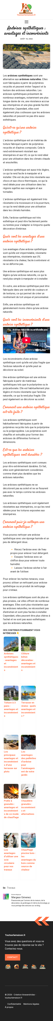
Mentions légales (31, 1004)
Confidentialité (14, 1004)
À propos (9, 1007)
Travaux (11, 887)
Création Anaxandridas (24, 994)
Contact (12, 957)
